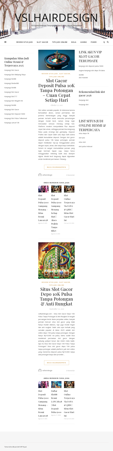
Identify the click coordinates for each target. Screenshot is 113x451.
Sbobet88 (15, 83)
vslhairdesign (47, 175)
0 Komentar (70, 175)
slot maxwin (83, 77)
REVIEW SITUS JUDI (24, 42)
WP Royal (23, 447)
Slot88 (13, 79)
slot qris (82, 138)
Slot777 (14, 96)
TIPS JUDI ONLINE (59, 42)
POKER (94, 42)
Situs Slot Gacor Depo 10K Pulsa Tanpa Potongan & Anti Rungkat (56, 296)
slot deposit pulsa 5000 (94, 66)
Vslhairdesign (56, 17)
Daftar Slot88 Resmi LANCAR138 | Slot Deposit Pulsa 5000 (56, 402)
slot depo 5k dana (98, 70)
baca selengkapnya (56, 167)
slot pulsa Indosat (85, 146)
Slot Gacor (15, 70)
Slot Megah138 (17, 101)
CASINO (83, 42)
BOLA (73, 42)
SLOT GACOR (42, 42)
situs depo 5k (84, 133)
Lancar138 (15, 122)
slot (87, 100)
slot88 (81, 75)
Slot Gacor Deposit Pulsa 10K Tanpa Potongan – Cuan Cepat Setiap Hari (56, 90)
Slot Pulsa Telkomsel (19, 118)
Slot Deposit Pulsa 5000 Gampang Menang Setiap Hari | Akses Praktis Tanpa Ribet (56, 213)
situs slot (82, 142)
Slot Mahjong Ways (18, 74)
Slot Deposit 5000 (18, 114)
